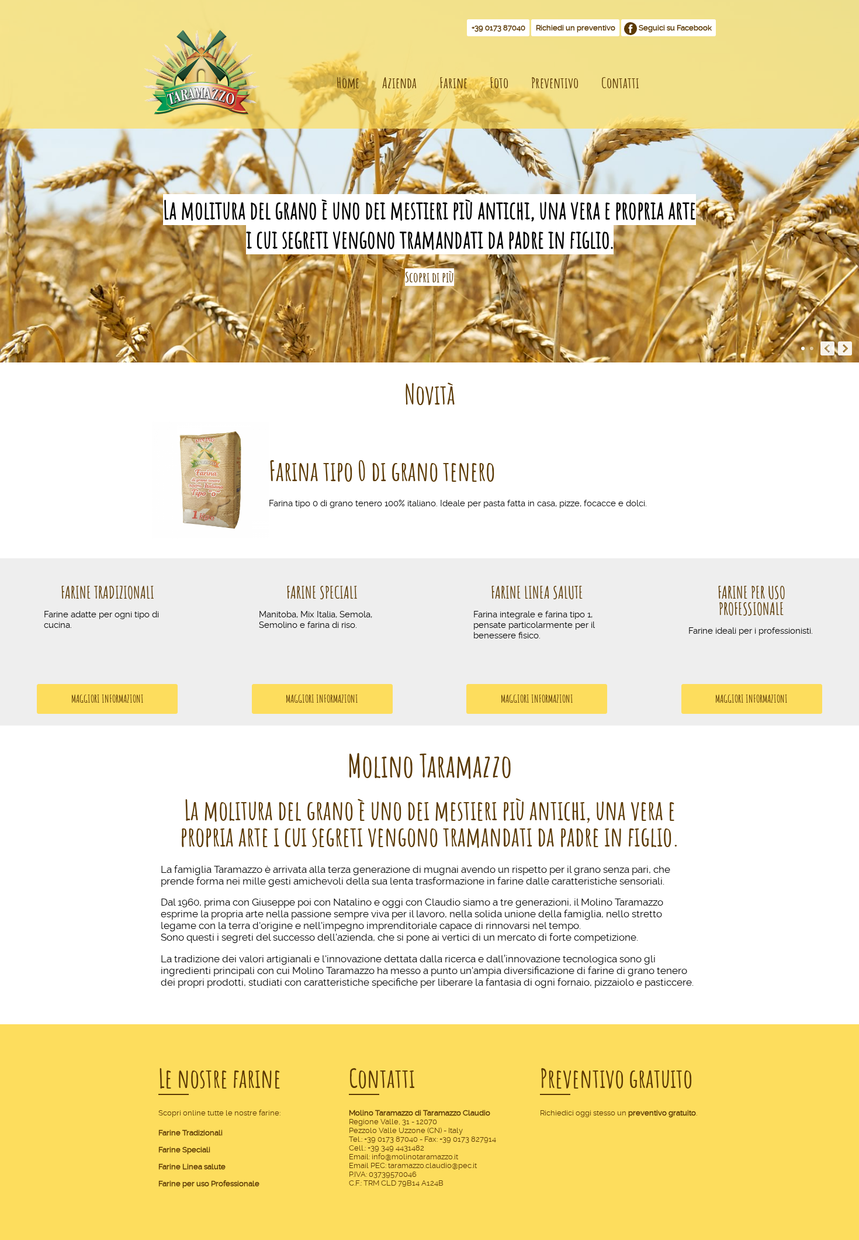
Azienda (399, 82)
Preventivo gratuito (616, 1077)
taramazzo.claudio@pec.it (432, 1165)
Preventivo (555, 82)
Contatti (620, 82)
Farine (453, 82)
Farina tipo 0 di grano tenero (382, 471)
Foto (499, 82)
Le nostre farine (219, 1077)
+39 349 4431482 (396, 1148)
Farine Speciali (322, 592)
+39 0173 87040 (498, 27)
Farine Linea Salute (537, 592)
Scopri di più (429, 277)
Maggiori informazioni (107, 698)
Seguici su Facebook (675, 27)
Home (348, 82)
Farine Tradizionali (107, 592)
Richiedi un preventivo (575, 27)
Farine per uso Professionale (751, 600)
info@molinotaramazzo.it (415, 1156)
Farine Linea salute (192, 1166)
